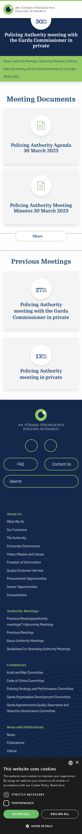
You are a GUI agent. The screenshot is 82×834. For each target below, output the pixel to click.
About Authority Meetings (25, 640)
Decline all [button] (60, 814)
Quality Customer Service (25, 570)
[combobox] (70, 763)
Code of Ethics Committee (25, 680)
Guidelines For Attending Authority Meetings (38, 649)
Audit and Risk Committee (25, 672)
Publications (15, 742)
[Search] (42, 490)
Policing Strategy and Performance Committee (40, 689)
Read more (57, 785)
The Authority (16, 538)
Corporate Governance (23, 546)
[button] (41, 826)
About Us (14, 514)
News (11, 734)
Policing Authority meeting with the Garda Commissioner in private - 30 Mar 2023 (40, 68)
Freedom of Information (24, 562)
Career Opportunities (22, 587)
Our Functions (17, 530)
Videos (12, 751)
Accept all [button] (21, 814)
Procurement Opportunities (26, 578)
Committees (16, 665)
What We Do (15, 521)
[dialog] (41, 795)
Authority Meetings (25, 61)
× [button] (77, 762)
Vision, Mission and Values (25, 554)
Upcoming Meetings (51, 61)
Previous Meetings (20, 632)
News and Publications (25, 727)
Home (7, 61)
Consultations (17, 595)
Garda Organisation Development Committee (39, 697)
